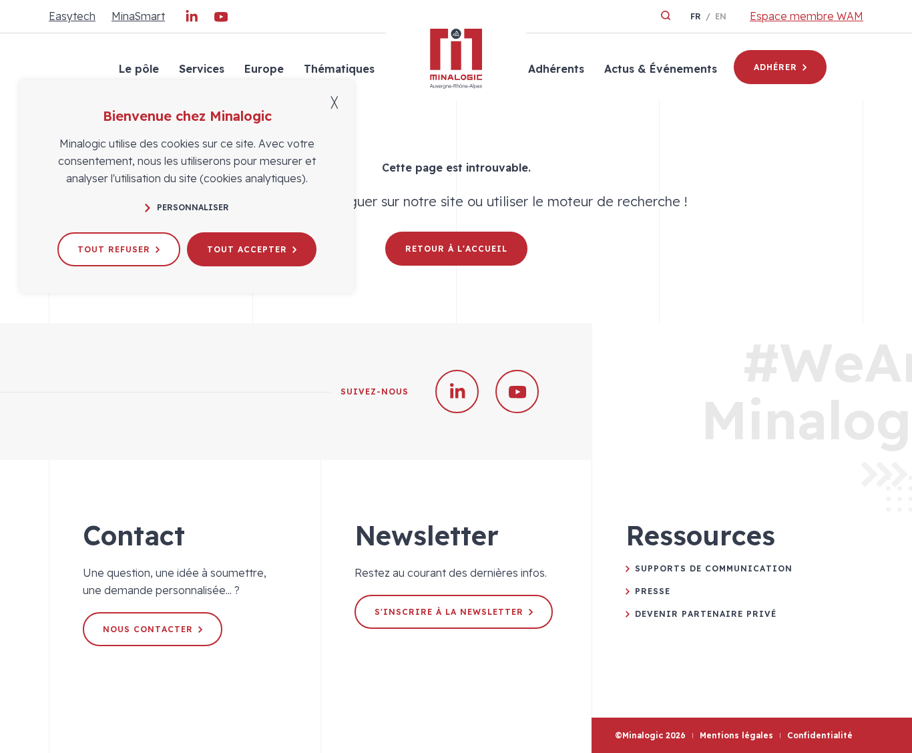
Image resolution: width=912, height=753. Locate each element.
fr (695, 16)
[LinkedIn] (191, 19)
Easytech (72, 16)
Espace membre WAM (806, 16)
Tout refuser (113, 249)
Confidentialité (820, 735)
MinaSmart (138, 16)
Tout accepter (247, 249)
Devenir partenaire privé (705, 614)
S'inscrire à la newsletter (449, 612)
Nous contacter (148, 629)
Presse (652, 591)
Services (201, 68)
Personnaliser (193, 207)
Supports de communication (713, 568)
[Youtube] (221, 19)
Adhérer (775, 67)
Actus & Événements (660, 68)
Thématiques (339, 68)
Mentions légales (736, 735)
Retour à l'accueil (456, 249)
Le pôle (139, 68)
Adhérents (556, 68)
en (720, 16)
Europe (264, 68)
